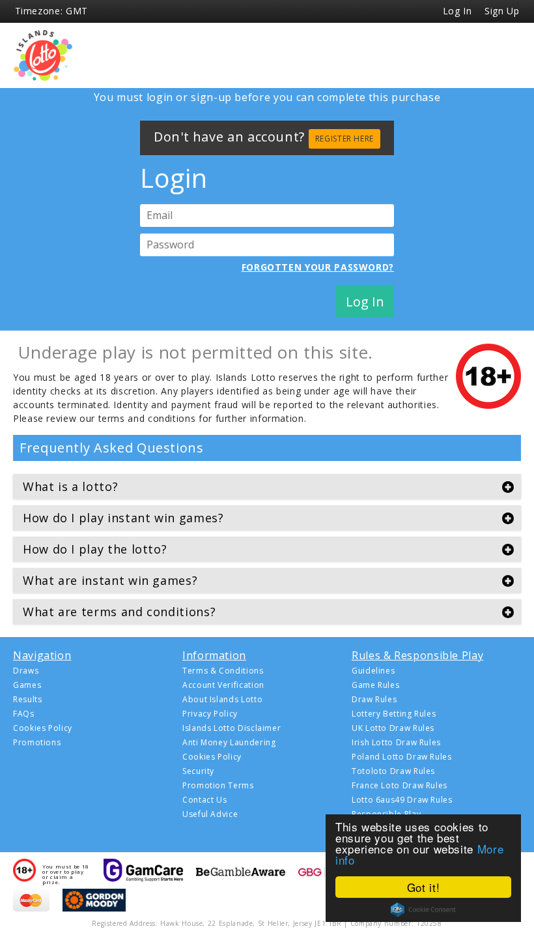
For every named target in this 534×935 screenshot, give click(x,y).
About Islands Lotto (222, 700)
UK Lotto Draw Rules (393, 728)
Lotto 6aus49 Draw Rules (402, 800)
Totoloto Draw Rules (393, 771)
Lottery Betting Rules (394, 714)
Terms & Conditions (223, 671)
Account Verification (223, 685)
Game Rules (375, 685)
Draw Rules (374, 700)
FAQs (24, 714)
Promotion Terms (218, 786)
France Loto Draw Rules (399, 786)
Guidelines (373, 671)
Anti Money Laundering (228, 743)
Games (27, 685)
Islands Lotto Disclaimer (231, 728)
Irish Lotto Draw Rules (396, 743)
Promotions (37, 743)
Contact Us (204, 800)
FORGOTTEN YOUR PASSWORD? (318, 267)
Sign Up (502, 11)
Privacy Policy (210, 714)
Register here (344, 138)
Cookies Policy (42, 728)
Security (198, 771)
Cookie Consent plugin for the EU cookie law (423, 909)
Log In (457, 11)
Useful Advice (210, 814)
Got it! (423, 887)
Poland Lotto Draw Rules (402, 757)
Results (27, 700)
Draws (25, 671)
